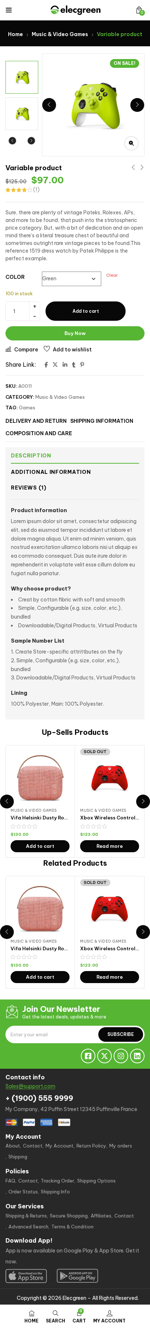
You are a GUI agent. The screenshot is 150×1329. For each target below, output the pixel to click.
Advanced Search (28, 1226)
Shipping (17, 1157)
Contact (33, 1146)
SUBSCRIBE (120, 1034)
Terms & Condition (72, 1226)
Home (15, 34)
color (15, 277)
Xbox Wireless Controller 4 (113, 818)
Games (27, 407)
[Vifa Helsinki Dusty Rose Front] (40, 777)
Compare (26, 349)
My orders (120, 1146)
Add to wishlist (72, 349)
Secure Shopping (69, 1216)
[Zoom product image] (131, 143)
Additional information (51, 472)
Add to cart (85, 311)
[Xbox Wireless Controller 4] (109, 777)
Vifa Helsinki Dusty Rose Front (47, 818)
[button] (139, 10)
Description (31, 455)
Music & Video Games (60, 34)
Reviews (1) (29, 487)
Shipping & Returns (26, 1216)
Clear (112, 275)
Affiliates (101, 1216)
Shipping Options (96, 1181)
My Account (60, 1146)
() (36, 189)
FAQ (10, 1181)
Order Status (23, 1191)
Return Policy (91, 1146)
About (12, 1146)
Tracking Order (57, 1181)
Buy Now (75, 333)
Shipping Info (55, 1191)
